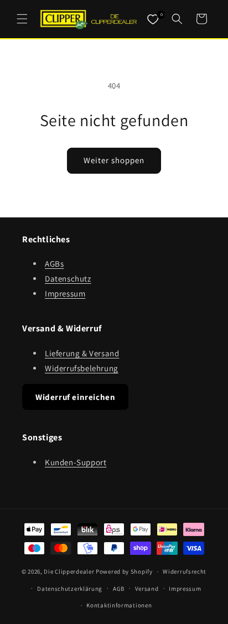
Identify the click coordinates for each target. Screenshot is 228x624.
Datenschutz (68, 278)
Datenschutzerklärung (69, 588)
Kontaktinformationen (119, 605)
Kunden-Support (75, 462)
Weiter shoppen (114, 160)
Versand (147, 588)
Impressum (65, 293)
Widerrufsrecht (184, 571)
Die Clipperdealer (69, 571)
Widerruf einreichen (75, 397)
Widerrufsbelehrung (81, 368)
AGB (119, 588)
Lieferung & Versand (82, 353)
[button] (22, 19)
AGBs (54, 263)
